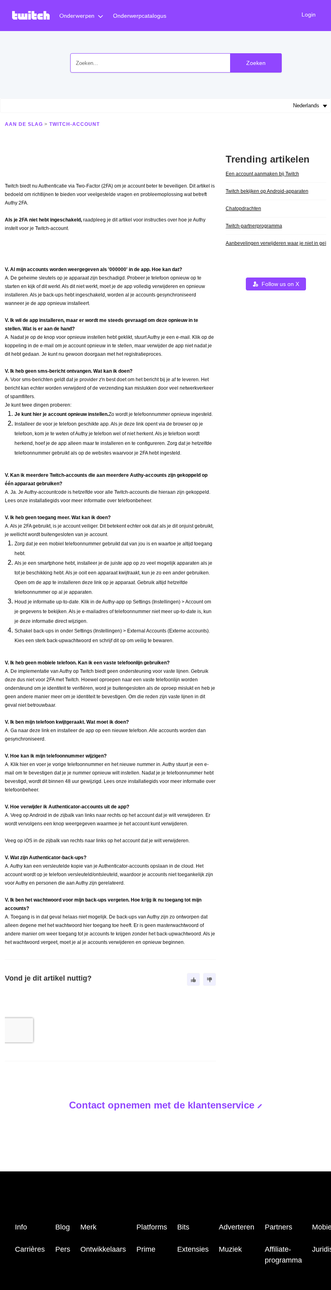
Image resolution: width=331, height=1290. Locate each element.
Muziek (230, 1249)
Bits (183, 1227)
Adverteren (236, 1227)
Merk (88, 1227)
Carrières (30, 1249)
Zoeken (256, 63)
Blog (62, 1227)
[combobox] (176, 63)
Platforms (151, 1227)
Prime (145, 1249)
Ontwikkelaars (103, 1249)
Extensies (193, 1249)
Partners (278, 1227)
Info (21, 1227)
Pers (62, 1249)
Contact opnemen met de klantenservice (161, 1105)
